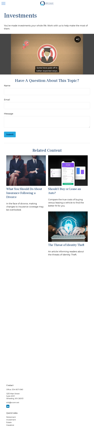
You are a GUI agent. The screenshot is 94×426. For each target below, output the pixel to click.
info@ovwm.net (12, 403)
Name (7, 85)
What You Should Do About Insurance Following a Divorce (24, 193)
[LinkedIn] (7, 406)
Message (8, 113)
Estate (9, 422)
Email (7, 99)
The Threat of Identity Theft (66, 245)
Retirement (11, 417)
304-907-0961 (17, 390)
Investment (11, 420)
